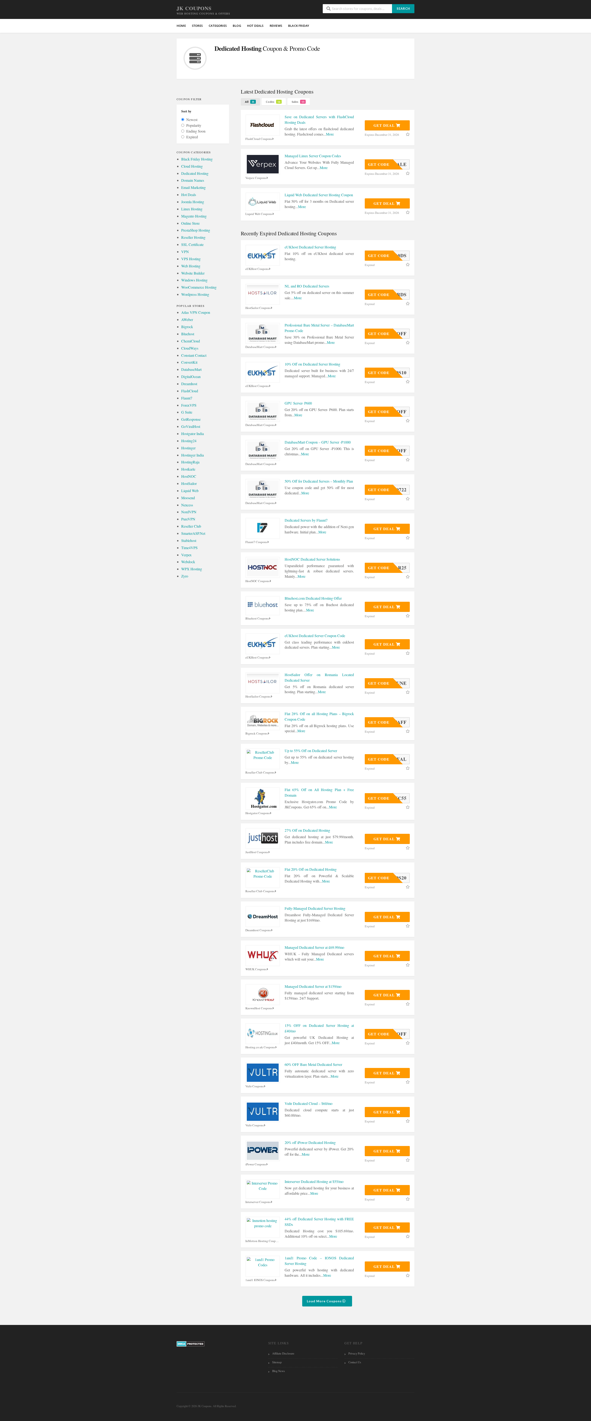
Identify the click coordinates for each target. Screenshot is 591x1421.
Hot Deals (188, 194)
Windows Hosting (194, 280)
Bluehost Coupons (257, 618)
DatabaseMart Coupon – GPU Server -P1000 (318, 442)
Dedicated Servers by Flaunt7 (306, 520)
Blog (237, 26)
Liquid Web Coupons (258, 214)
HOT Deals (255, 26)
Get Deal (385, 125)
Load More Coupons (325, 1301)
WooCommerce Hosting (199, 287)
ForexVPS (188, 405)
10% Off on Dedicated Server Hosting (312, 364)
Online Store (190, 223)
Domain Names (192, 180)
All (249, 101)
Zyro (184, 576)
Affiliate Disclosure (283, 1353)
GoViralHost (190, 426)
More (330, 134)
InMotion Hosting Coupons (262, 1241)
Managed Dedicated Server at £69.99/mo (314, 947)
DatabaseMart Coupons (260, 347)
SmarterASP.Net (193, 533)
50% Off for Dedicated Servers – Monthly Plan (319, 481)
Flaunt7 (186, 398)
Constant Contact (193, 355)
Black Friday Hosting (197, 159)
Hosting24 (188, 440)
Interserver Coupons (258, 1202)
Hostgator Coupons (257, 813)
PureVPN (188, 519)
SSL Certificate (192, 244)
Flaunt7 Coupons (256, 542)
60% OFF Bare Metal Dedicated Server (313, 1064)
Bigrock (187, 326)
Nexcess (187, 504)
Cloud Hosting (192, 166)
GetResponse (191, 419)
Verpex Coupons (255, 178)
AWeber (187, 319)
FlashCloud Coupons (258, 139)
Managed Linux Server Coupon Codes (313, 155)
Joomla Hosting (192, 201)
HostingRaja (190, 462)
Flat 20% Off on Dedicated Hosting (311, 869)
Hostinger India (192, 455)
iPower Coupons (255, 1164)
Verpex (186, 554)
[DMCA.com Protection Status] (191, 1343)
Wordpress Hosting (195, 294)
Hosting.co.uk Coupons (260, 1047)
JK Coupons (194, 8)
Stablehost (188, 540)
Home (181, 26)
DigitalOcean (191, 376)
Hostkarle (188, 469)
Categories (218, 26)
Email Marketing (193, 187)
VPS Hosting (191, 258)
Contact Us (354, 1362)
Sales (298, 101)
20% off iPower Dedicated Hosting (310, 1142)
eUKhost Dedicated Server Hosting (310, 247)
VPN (185, 251)
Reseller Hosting (193, 237)
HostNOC (188, 476)
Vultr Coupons (254, 1086)
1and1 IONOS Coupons (260, 1280)
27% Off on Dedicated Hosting (307, 830)
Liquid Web (190, 490)
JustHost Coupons (256, 852)
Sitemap (277, 1362)
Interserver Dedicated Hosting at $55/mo (314, 1181)
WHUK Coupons (255, 969)
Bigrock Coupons (256, 733)
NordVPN (188, 511)
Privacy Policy (356, 1353)
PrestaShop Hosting (195, 230)
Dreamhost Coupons (258, 930)
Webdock (188, 561)
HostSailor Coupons (258, 308)
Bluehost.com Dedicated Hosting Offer (313, 598)
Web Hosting (190, 265)
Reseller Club (191, 526)
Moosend (188, 497)
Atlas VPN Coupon (195, 312)
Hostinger (188, 447)
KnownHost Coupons (258, 1008)
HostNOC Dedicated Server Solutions (312, 559)
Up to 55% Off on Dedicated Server (311, 750)
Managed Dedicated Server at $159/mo (313, 986)
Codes (273, 101)
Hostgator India (192, 433)
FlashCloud (189, 390)
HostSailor (189, 483)
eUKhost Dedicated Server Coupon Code (315, 635)
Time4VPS (189, 547)
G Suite (186, 412)
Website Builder (193, 273)
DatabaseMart (191, 369)
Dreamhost (189, 383)
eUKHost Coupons (257, 269)
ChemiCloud (190, 341)
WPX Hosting (191, 568)
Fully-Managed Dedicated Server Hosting (315, 908)
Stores (197, 26)
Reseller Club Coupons (259, 772)
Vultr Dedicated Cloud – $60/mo (308, 1103)
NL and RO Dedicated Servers (307, 286)
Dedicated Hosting (194, 173)
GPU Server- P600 (298, 403)
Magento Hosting (194, 216)
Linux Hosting (191, 208)
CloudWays (189, 348)
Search (403, 8)
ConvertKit (189, 362)
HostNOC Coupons (257, 581)
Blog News (278, 1371)
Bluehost (187, 333)
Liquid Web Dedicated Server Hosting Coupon (319, 194)
